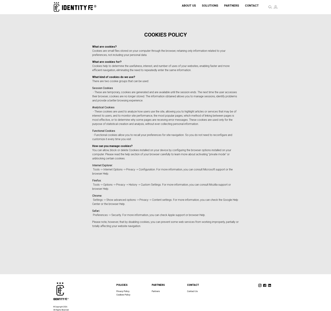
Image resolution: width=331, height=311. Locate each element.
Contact (252, 5)
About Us (189, 5)
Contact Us (192, 291)
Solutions (210, 5)
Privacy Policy (122, 291)
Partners (231, 5)
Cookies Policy (123, 295)
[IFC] (75, 7)
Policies (122, 285)
